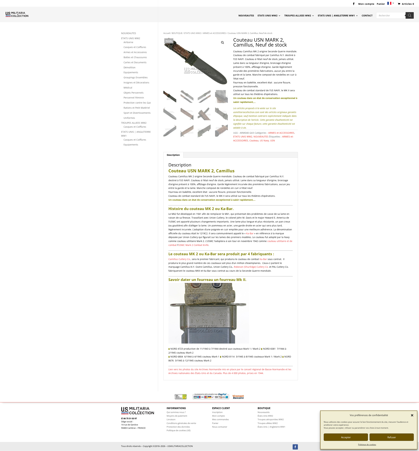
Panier (381, 4)
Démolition (130, 67)
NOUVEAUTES (246, 15)
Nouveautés (264, 412)
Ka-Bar (250, 233)
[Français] (391, 4)
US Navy (264, 140)
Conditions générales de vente (181, 423)
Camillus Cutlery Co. (179, 259)
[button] (412, 415)
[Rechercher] (410, 15)
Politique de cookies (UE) (179, 430)
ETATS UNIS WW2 (267, 15)
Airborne (128, 42)
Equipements (131, 72)
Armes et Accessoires (135, 52)
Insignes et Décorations (136, 82)
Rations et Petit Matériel (137, 107)
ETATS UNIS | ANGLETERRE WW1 (336, 15)
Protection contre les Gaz (137, 102)
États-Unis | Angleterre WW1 (271, 426)
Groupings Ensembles (136, 77)
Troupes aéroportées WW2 (271, 419)
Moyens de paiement (177, 415)
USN (272, 140)
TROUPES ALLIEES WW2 (297, 15)
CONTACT (367, 15)
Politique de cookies (367, 444)
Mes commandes (220, 419)
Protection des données (178, 426)
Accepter (346, 437)
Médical (128, 87)
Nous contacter (219, 426)
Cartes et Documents (135, 62)
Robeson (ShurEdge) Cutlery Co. (251, 266)
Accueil (166, 33)
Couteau (254, 140)
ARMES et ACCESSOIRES (214, 33)
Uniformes (129, 117)
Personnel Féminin (134, 97)
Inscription (217, 412)
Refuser (391, 437)
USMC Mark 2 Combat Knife (193, 245)
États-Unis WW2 (265, 415)
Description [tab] (173, 154)
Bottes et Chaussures (135, 57)
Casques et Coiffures (135, 47)
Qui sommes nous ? (176, 412)
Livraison (171, 419)
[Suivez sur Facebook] (295, 447)
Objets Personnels (134, 92)
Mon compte (366, 4)
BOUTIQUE (177, 33)
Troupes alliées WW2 (268, 423)
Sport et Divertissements (137, 112)
